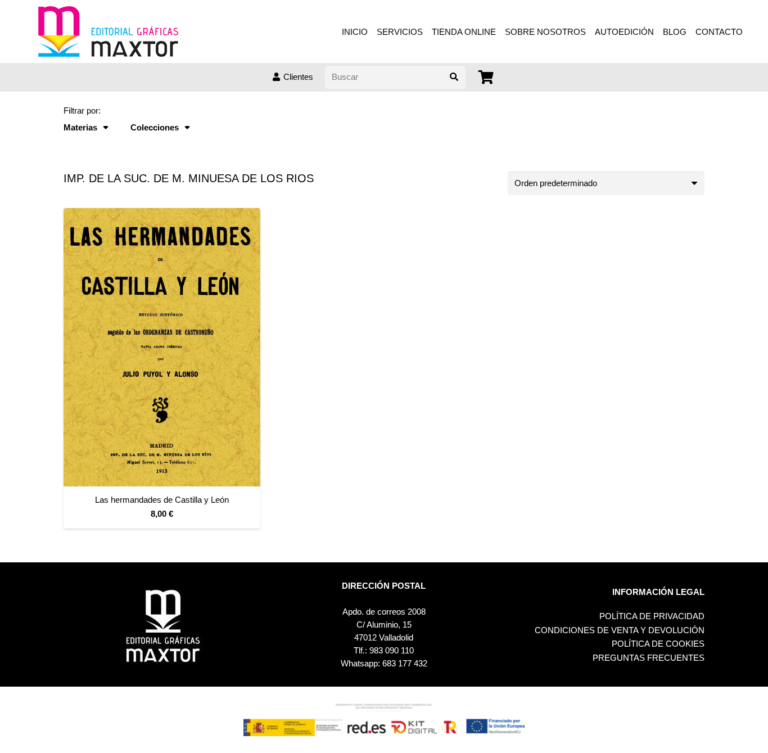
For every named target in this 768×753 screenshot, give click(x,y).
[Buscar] (454, 77)
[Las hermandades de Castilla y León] (162, 347)
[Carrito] (487, 77)
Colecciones (154, 127)
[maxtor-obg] (108, 31)
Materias (80, 127)
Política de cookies (658, 643)
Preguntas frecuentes (648, 657)
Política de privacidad (651, 616)
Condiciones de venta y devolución (619, 630)
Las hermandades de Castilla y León (162, 499)
